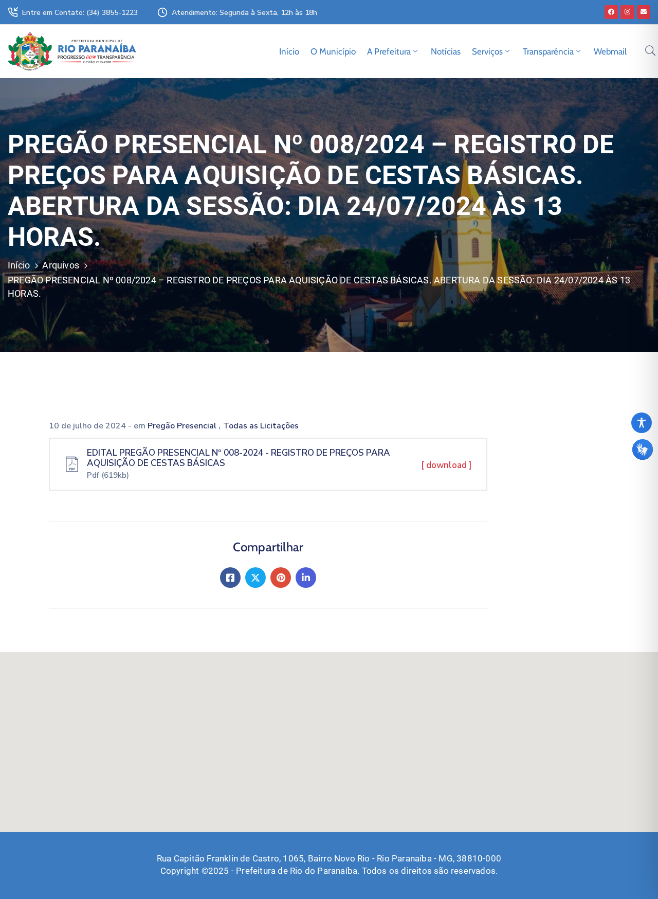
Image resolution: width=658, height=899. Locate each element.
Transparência (548, 51)
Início (289, 51)
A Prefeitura (389, 51)
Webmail (610, 51)
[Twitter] (255, 577)
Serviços (487, 51)
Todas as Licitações (261, 425)
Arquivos (60, 265)
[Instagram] (627, 12)
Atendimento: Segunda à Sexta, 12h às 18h (244, 12)
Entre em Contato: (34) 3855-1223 (80, 12)
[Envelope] (643, 12)
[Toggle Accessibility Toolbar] (641, 422)
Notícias (446, 51)
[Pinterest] (280, 577)
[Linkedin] (306, 577)
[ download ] (446, 465)
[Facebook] (611, 12)
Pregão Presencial (183, 425)
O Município (333, 51)
